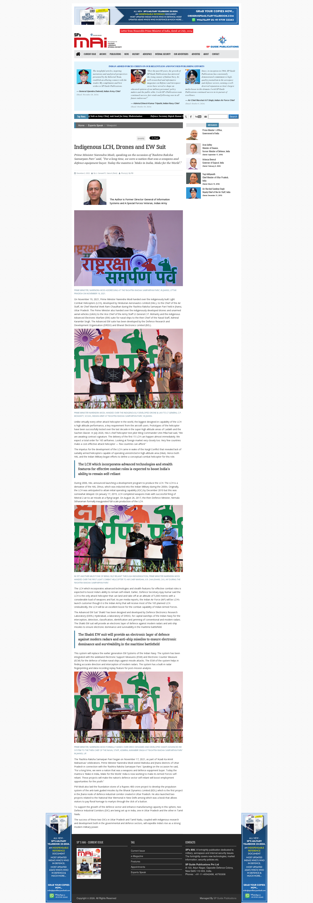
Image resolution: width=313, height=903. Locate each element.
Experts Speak (95, 125)
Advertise (196, 54)
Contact (215, 54)
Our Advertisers (181, 54)
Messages (212, 125)
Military (135, 54)
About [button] (206, 54)
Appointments (138, 866)
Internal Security (163, 54)
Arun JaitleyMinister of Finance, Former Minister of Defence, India (216, 148)
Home (81, 125)
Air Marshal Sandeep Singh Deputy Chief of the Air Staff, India (216, 190)
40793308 (220, 874)
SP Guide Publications (225, 898)
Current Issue (138, 850)
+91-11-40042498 (204, 874)
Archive (102, 54)
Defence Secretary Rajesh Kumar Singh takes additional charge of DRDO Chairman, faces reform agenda (152, 116)
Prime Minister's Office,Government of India (212, 132)
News (126, 54)
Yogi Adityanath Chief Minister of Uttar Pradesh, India (215, 177)
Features (135, 861)
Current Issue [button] (90, 54)
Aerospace (147, 54)
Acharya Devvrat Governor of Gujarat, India (213, 161)
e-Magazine (137, 856)
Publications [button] (115, 54)
